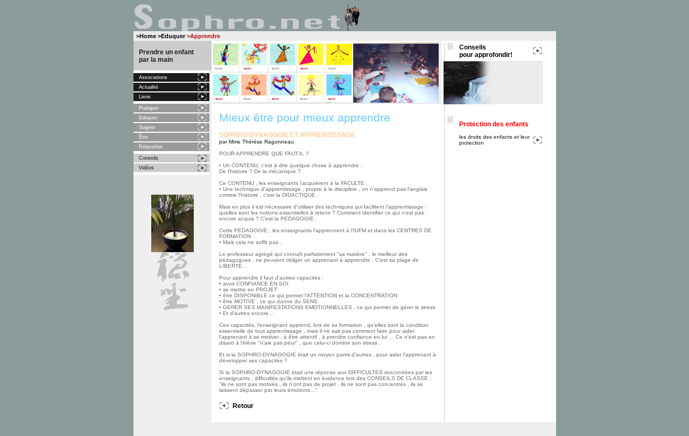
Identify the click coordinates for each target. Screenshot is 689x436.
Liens (145, 96)
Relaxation (151, 146)
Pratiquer (149, 108)
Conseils (148, 158)
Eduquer (148, 117)
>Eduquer (171, 36)
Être (143, 137)
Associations (153, 77)
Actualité (148, 87)
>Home (146, 36)
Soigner (147, 127)
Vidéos (146, 167)
